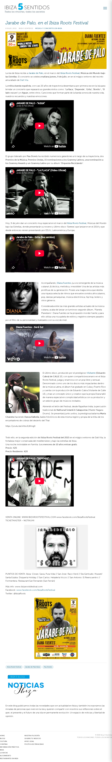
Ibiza (2, 750)
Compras (4, 744)
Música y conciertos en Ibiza (48, 28)
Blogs (2, 738)
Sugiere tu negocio (32, 738)
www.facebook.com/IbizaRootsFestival (35, 590)
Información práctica (9, 747)
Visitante (91, 373)
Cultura (3, 741)
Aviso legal (29, 741)
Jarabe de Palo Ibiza (32, 667)
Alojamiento (5, 756)
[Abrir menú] (106, 8)
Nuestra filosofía (32, 736)
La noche (4, 753)
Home (2, 736)
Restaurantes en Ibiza (9, 758)
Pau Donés (48, 667)
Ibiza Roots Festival (14, 667)
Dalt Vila (24, 80)
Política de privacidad (34, 744)
